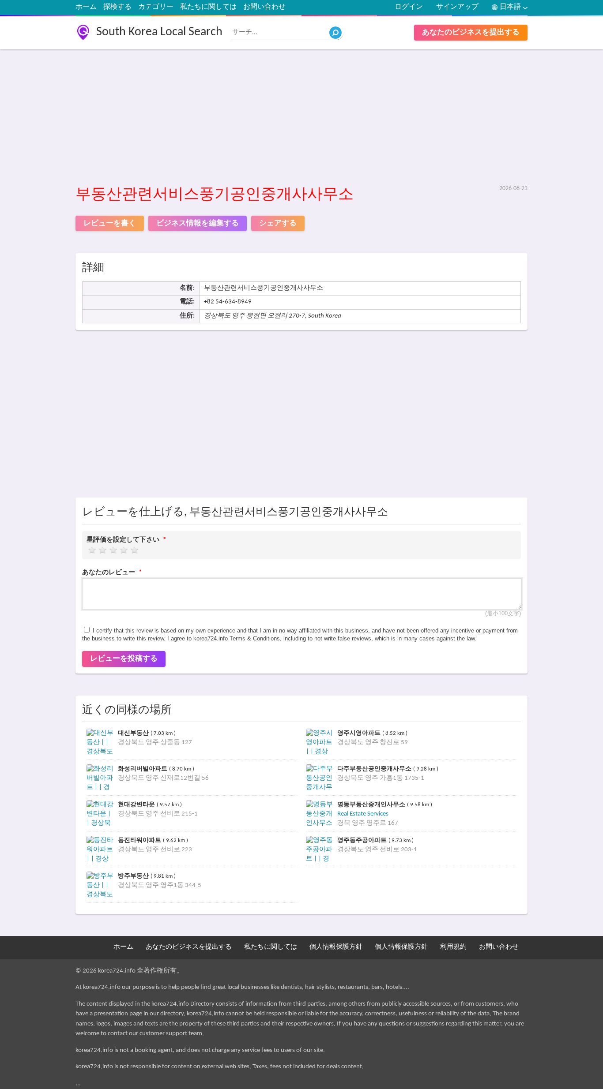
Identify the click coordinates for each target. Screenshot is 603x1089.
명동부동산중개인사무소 (372, 804)
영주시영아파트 (359, 733)
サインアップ (457, 7)
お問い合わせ (264, 7)
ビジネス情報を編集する (197, 223)
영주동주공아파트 (362, 840)
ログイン (409, 7)
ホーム (86, 7)
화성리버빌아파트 (143, 768)
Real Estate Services (362, 814)
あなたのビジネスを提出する (471, 32)
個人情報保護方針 (335, 947)
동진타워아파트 (140, 840)
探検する (117, 7)
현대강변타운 (137, 804)
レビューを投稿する (124, 658)
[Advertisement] (301, 118)
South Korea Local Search (159, 32)
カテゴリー (155, 7)
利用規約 (453, 947)
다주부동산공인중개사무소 (375, 768)
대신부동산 (134, 733)
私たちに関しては (208, 7)
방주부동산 (134, 875)
